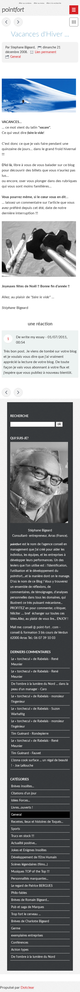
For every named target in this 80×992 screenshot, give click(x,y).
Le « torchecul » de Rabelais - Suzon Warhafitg (35, 711)
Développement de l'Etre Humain (34, 857)
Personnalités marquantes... (29, 878)
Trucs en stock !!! (22, 836)
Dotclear (27, 987)
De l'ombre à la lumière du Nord (33, 956)
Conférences (19, 942)
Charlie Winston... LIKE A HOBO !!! (18, 22)
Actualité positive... (24, 843)
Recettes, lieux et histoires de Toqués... (37, 821)
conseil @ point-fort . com (41, 627)
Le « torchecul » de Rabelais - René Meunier (34, 662)
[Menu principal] (73, 9)
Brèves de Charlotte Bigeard (30, 921)
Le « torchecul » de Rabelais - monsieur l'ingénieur (37, 724)
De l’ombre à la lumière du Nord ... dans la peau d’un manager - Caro (39, 686)
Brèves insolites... (22, 786)
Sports (15, 829)
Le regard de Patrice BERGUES (32, 885)
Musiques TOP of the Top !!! (30, 871)
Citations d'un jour (23, 793)
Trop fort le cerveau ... (26, 914)
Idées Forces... (20, 800)
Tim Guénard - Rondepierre (29, 733)
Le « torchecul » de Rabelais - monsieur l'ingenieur (37, 699)
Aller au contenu (25, 3)
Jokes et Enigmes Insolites (28, 850)
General (15, 56)
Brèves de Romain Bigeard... (30, 900)
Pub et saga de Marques (27, 907)
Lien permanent (45, 52)
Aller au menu (39, 3)
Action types (19, 949)
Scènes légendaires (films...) (29, 864)
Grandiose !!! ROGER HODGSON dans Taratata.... (6, 22)
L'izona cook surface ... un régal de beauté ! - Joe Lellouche (39, 763)
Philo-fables (19, 893)
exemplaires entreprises (27, 935)
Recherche (19, 416)
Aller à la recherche (53, 3)
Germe (15, 928)
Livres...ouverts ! (22, 807)
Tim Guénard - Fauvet (26, 753)
